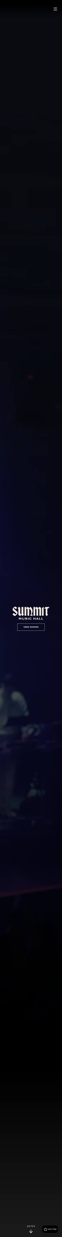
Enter (31, 1226)
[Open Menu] (55, 9)
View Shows (31, 627)
